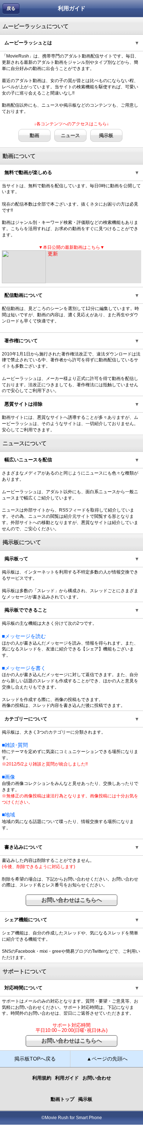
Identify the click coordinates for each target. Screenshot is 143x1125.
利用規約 (41, 1078)
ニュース (70, 135)
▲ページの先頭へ (107, 1059)
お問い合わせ (96, 1078)
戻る (11, 8)
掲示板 (106, 135)
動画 (34, 135)
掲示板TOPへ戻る (35, 1059)
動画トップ (62, 1099)
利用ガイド (67, 1078)
